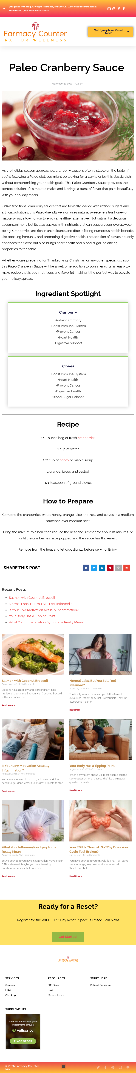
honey (64, 460)
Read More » (8, 705)
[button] (85, 32)
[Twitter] (98, 1067)
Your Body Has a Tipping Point (32, 616)
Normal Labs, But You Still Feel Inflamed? (40, 604)
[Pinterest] (113, 1067)
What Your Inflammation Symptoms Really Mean (46, 622)
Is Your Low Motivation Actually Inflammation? (43, 610)
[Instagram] (120, 1067)
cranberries (86, 438)
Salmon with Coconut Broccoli (32, 597)
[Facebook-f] (105, 1067)
